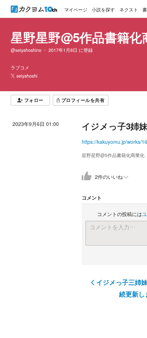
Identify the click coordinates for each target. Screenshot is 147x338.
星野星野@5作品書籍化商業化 (113, 155)
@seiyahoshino (26, 50)
